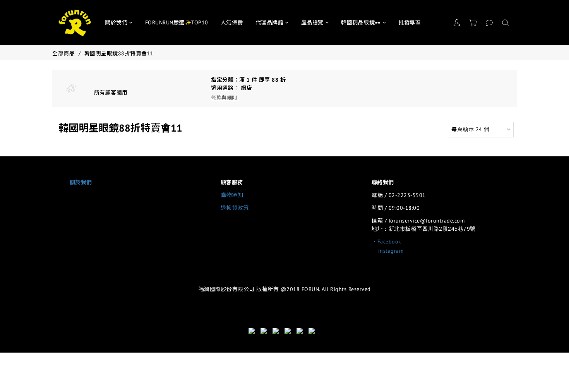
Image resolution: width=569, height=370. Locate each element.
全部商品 (63, 53)
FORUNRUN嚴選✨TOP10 (176, 22)
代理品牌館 (269, 22)
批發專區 (409, 22)
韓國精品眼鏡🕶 (361, 22)
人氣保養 (232, 22)
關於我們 (116, 22)
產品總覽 (312, 22)
